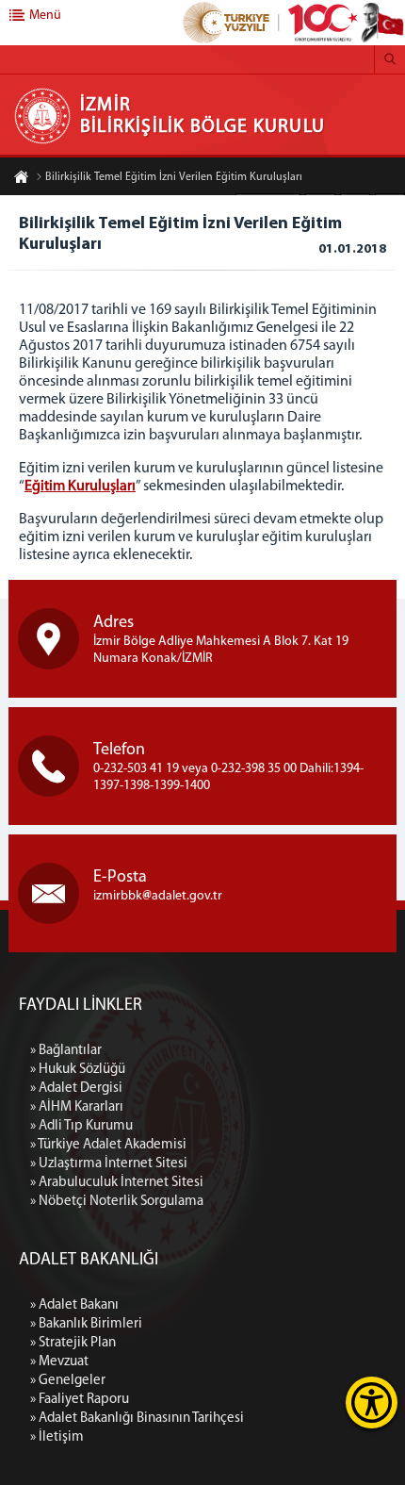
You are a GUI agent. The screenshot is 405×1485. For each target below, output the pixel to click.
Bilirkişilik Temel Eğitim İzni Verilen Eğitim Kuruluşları (173, 177)
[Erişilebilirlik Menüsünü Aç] (371, 1402)
